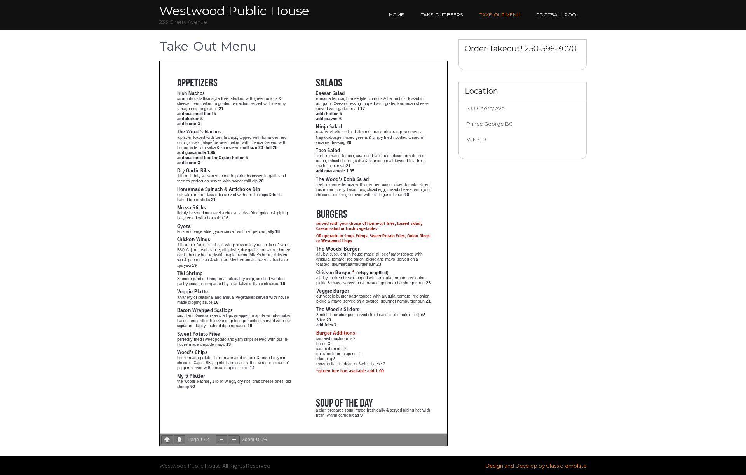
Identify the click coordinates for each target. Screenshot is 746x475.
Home (396, 15)
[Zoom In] (234, 439)
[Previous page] (167, 439)
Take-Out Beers (442, 15)
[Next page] (179, 439)
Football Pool (558, 15)
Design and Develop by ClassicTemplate (536, 466)
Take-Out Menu (499, 15)
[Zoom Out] (221, 439)
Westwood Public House (234, 10)
